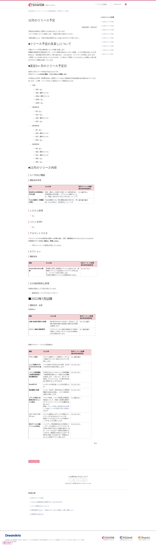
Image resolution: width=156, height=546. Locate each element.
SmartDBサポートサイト (34, 11)
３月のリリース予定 (108, 50)
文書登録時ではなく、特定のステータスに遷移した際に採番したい (52, 510)
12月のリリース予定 (108, 21)
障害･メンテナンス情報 (79, 539)
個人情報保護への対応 (16, 539)
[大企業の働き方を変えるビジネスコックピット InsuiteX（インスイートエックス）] (126, 538)
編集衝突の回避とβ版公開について (64, 196)
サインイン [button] (117, 4)
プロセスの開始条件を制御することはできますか (46, 502)
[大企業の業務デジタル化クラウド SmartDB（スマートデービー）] (108, 538)
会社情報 (7, 539)
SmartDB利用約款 (43, 539)
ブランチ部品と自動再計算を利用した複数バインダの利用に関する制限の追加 (56, 409)
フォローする (34, 461)
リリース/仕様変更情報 (50, 11)
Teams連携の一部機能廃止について (59, 202)
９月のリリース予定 (108, 34)
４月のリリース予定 (108, 46)
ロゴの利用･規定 (34, 539)
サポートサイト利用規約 (54, 539)
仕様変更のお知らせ (37, 514)
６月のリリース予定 (108, 38)
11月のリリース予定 (108, 25)
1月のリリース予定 (107, 54)
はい (74, 480)
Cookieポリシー (25, 539)
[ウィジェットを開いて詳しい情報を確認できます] (7, 543)
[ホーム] (36, 4)
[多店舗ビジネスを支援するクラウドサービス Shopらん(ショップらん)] (144, 538)
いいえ (83, 480)
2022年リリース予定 (63, 11)
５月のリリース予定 (108, 42)
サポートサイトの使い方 (66, 539)
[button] (126, 4)
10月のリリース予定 (108, 30)
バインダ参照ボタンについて (40, 506)
